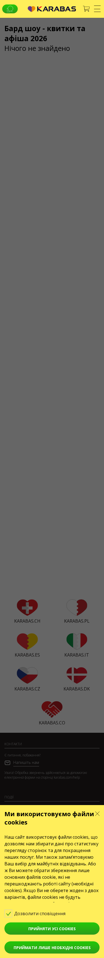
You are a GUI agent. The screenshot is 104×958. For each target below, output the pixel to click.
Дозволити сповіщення (40, 913)
